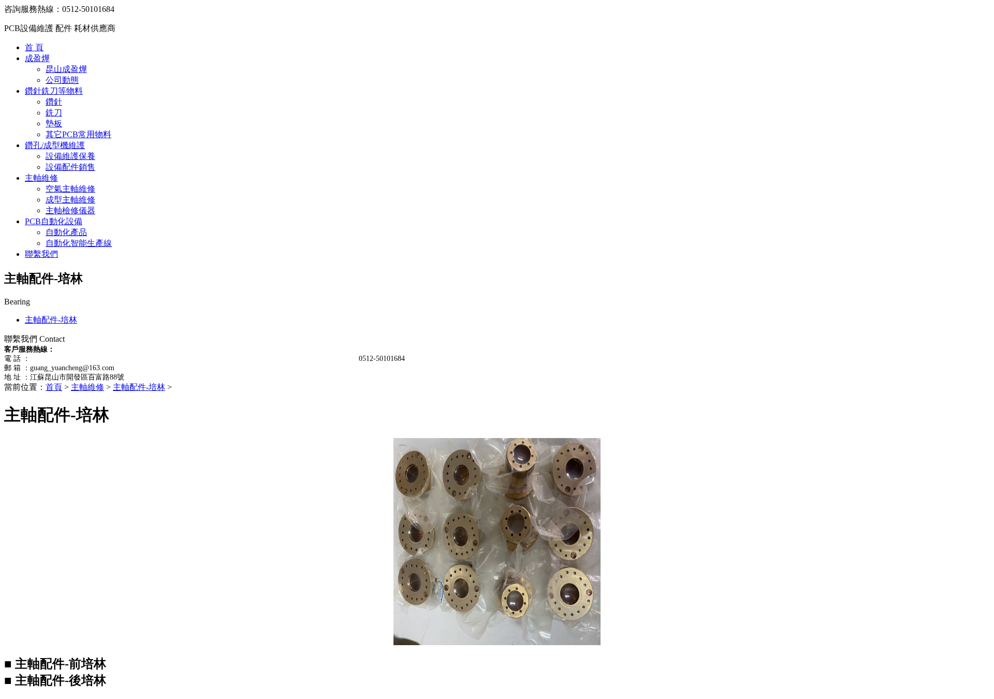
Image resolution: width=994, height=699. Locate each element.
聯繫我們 (41, 254)
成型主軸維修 (70, 199)
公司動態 (62, 80)
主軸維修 (41, 177)
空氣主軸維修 (70, 188)
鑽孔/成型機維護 (55, 145)
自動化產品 (66, 232)
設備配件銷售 (70, 167)
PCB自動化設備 (53, 221)
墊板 (54, 123)
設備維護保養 (70, 156)
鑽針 (54, 101)
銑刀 (54, 112)
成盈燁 (37, 58)
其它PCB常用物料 (78, 134)
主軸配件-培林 (51, 319)
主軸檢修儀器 (70, 210)
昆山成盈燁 (66, 69)
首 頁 (34, 47)
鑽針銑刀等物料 (54, 90)
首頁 (54, 387)
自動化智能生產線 (79, 243)
